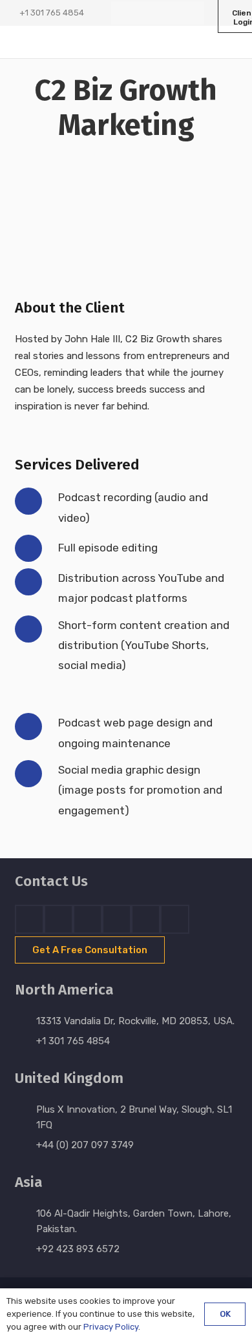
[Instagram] (169, 13)
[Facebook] (122, 13)
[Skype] (116, 919)
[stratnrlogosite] (64, 42)
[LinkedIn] (146, 13)
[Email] (174, 919)
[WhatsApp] (192, 13)
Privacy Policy (110, 1327)
